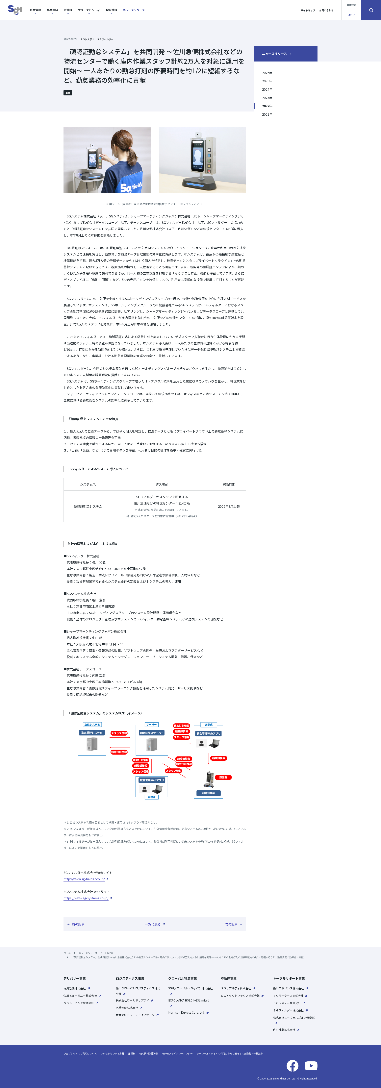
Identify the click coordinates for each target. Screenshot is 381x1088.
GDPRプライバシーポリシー (177, 1053)
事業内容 (52, 10)
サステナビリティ (89, 10)
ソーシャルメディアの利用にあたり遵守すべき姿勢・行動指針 (230, 1053)
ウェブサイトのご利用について (80, 1053)
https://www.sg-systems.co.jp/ (86, 898)
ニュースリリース (134, 10)
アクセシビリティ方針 (112, 1053)
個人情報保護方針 (148, 1053)
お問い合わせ (326, 10)
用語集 (131, 1053)
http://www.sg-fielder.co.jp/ (84, 879)
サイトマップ (308, 10)
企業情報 (35, 10)
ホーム (67, 952)
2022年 (109, 952)
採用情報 (111, 10)
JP (349, 14)
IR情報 (68, 10)
